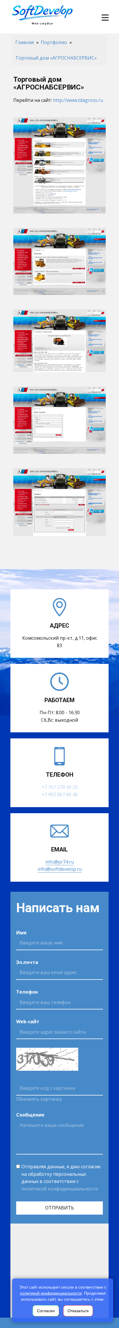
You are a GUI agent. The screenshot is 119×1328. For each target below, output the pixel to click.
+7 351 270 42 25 (60, 787)
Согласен (46, 1310)
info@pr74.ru (59, 862)
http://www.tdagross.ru (78, 100)
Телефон (27, 992)
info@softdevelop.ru (60, 869)
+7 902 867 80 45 (60, 794)
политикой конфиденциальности (59, 1189)
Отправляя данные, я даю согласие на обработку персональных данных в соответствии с (61, 1177)
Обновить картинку (39, 1099)
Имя (21, 932)
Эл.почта (27, 962)
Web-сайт (27, 1021)
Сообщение (30, 1115)
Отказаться (78, 1310)
